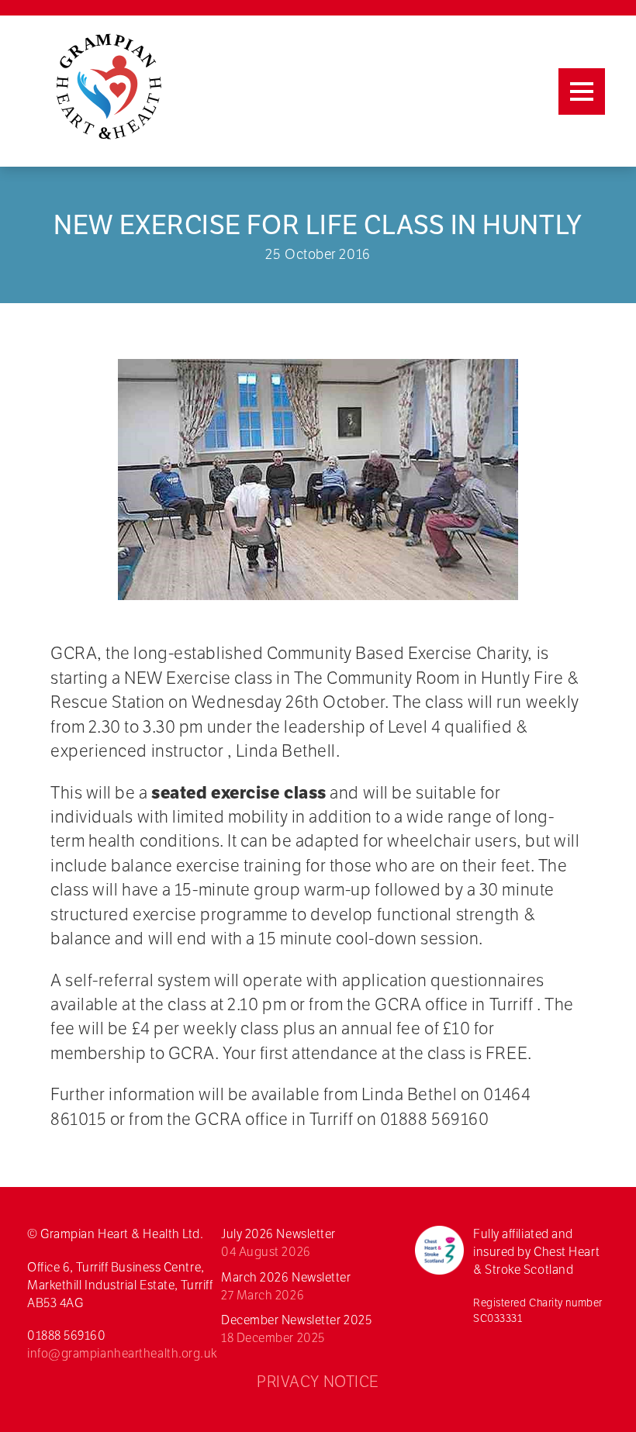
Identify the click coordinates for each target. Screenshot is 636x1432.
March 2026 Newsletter (286, 1286)
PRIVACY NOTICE (318, 1382)
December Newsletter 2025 (296, 1329)
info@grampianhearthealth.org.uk (122, 1353)
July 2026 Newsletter (278, 1243)
